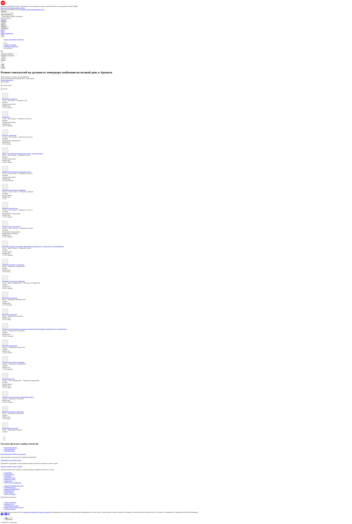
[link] (4, 26)
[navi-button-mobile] (2, 35)
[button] (3, 30)
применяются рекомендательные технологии (37, 512)
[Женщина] (5, 186)
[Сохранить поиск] (2, 65)
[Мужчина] (5, 95)
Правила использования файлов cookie (32, 9)
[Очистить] (3, 58)
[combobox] (9, 54)
